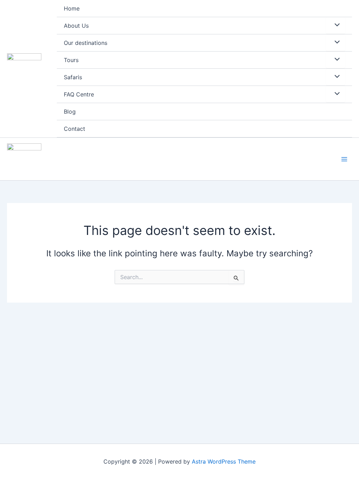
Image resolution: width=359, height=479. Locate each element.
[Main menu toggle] (344, 159)
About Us (76, 25)
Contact (74, 128)
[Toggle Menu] (335, 25)
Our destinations (85, 42)
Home (72, 8)
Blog (70, 111)
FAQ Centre (79, 94)
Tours (71, 59)
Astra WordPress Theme (224, 461)
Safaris (73, 77)
